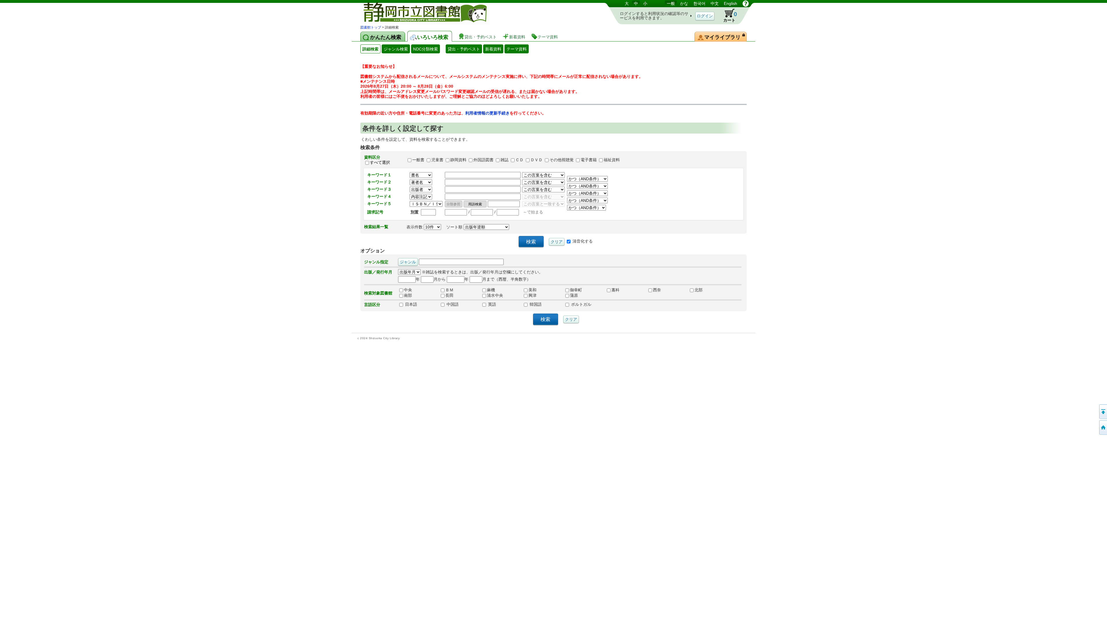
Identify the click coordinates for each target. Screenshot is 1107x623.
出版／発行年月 (378, 272)
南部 (408, 295)
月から (440, 279)
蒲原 (574, 295)
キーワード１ (379, 174)
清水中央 (495, 295)
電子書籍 (589, 159)
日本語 (410, 304)
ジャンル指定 (376, 262)
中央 (408, 290)
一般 (671, 3)
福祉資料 (612, 159)
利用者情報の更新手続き (487, 113)
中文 (715, 3)
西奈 (657, 290)
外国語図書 (483, 159)
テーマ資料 (517, 49)
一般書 (418, 159)
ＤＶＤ (536, 159)
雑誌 (504, 159)
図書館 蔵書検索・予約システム (421, 12)
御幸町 (576, 290)
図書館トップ (370, 27)
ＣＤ (519, 159)
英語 (491, 304)
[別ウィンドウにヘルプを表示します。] (745, 3)
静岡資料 (458, 159)
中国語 (452, 304)
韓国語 (535, 304)
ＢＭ (449, 290)
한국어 (699, 3)
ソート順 (455, 227)
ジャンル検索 (396, 49)
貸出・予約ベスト (464, 49)
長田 (449, 295)
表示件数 (415, 227)
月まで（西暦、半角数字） (506, 279)
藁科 (615, 290)
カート (730, 16)
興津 (532, 295)
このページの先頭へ (1102, 411)
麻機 (491, 290)
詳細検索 (370, 49)
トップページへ (1102, 427)
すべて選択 (380, 162)
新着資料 (493, 49)
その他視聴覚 (561, 159)
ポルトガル (580, 304)
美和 (532, 290)
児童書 (437, 159)
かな (684, 3)
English (730, 3)
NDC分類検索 (425, 49)
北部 (698, 290)
